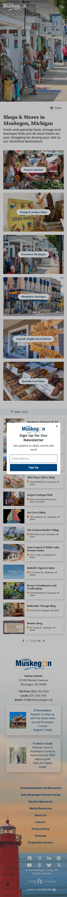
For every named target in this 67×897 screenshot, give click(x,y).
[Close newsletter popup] (57, 426)
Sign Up (33, 467)
